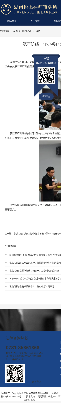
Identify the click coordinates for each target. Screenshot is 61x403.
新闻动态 (27, 31)
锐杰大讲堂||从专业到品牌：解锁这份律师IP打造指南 (35, 262)
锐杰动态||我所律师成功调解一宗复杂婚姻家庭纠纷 (34, 270)
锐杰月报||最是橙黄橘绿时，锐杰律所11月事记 (31, 286)
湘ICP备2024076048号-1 (11, 396)
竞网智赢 (42, 396)
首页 (15, 31)
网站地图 (37, 381)
